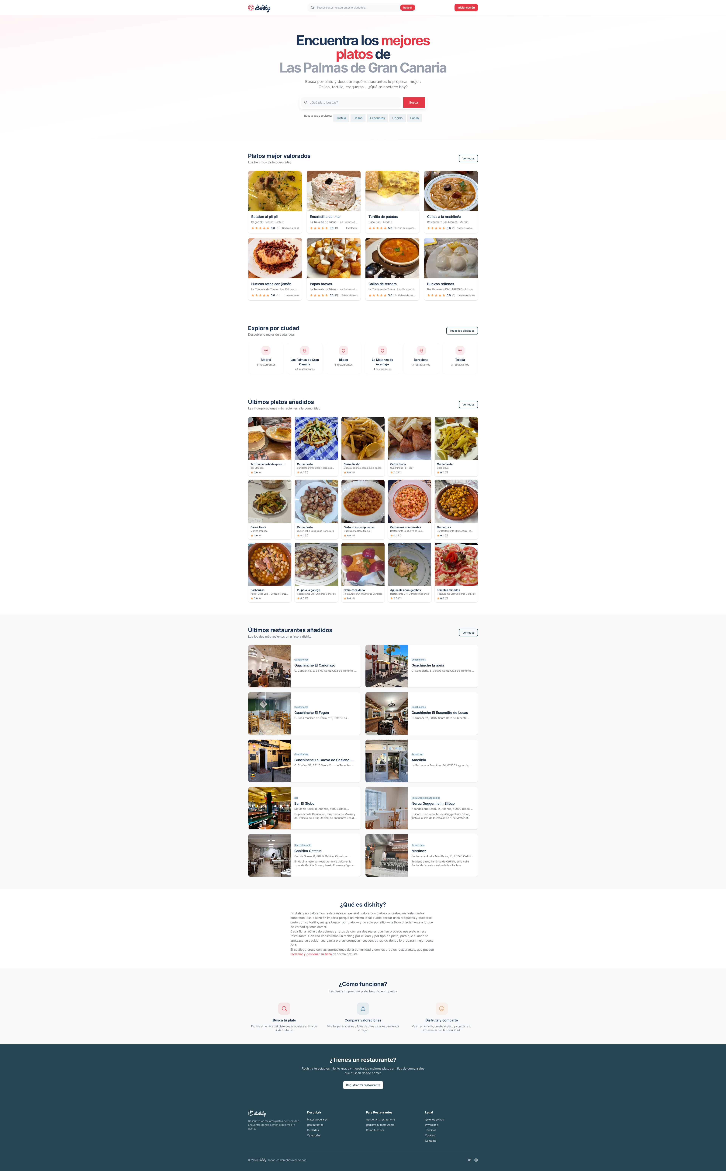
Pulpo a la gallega (308, 590)
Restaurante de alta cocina (426, 797)
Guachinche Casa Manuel (357, 530)
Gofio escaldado (354, 590)
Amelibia (419, 760)
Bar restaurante (302, 845)
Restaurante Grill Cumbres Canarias (316, 593)
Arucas (469, 289)
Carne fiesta (305, 464)
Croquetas (377, 118)
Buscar (407, 7)
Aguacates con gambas (405, 590)
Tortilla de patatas (383, 217)
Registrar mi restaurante (363, 1085)
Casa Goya (443, 467)
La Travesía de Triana (323, 222)
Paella (414, 118)
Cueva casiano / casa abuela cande (363, 467)
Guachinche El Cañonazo (314, 665)
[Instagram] (476, 1160)
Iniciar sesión (466, 7)
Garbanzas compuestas (359, 527)
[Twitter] (469, 1160)
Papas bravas (321, 284)
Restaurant (417, 754)
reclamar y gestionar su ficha (311, 954)
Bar (296, 797)
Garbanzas (444, 527)
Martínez (419, 851)
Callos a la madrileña (444, 217)
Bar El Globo (257, 467)
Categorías (313, 1135)
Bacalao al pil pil (264, 217)
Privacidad (431, 1124)
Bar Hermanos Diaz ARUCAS (444, 289)
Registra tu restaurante (380, 1124)
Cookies (430, 1135)
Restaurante (418, 845)
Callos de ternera (382, 284)
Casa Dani (374, 222)
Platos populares (317, 1119)
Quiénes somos (434, 1119)
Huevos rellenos (440, 284)
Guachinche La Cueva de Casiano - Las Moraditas (323, 760)
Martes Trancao (259, 530)
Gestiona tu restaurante (380, 1119)
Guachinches (301, 659)
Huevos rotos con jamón (271, 284)
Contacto (430, 1140)
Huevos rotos (292, 295)
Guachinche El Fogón (311, 713)
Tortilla (341, 118)
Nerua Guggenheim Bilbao (433, 803)
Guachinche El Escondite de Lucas (440, 713)
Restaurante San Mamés (442, 222)
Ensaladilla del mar (325, 217)
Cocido (397, 118)
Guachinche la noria (428, 665)
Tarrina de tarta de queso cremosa (267, 464)
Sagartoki (257, 222)
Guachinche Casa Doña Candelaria (315, 530)
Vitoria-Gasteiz (274, 222)
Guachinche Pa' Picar (401, 467)
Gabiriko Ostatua (308, 851)
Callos (358, 118)
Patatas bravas (349, 295)
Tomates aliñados (448, 590)
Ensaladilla (352, 228)
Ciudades (313, 1130)
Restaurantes (315, 1124)
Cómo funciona (375, 1130)
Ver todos (468, 158)
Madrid (387, 222)
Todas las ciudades (462, 330)
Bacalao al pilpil (290, 228)
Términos (430, 1130)
